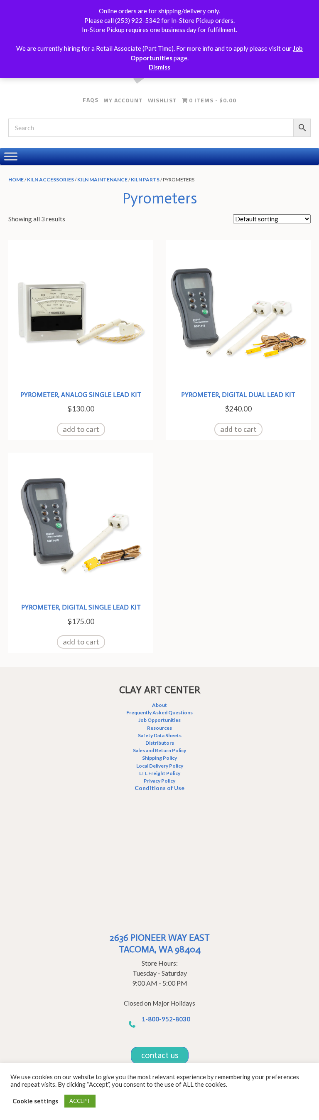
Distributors (159, 743)
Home (16, 179)
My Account (123, 100)
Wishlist (162, 100)
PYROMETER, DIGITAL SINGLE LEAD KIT (81, 607)
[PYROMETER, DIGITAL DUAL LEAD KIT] (238, 311)
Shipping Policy (159, 758)
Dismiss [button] (159, 67)
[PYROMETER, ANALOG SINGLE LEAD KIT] (80, 311)
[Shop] (10, 156)
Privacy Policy (159, 781)
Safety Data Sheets (160, 735)
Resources (159, 728)
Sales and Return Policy (159, 750)
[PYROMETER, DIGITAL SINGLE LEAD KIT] (80, 524)
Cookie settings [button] (35, 1101)
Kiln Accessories (50, 179)
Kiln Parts (145, 179)
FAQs (90, 99)
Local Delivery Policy (159, 766)
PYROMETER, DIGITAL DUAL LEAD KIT (238, 395)
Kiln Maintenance (102, 179)
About (159, 705)
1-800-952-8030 (166, 1019)
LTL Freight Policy (159, 773)
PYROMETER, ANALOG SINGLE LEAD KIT (80, 395)
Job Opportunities (159, 720)
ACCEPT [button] (80, 1101)
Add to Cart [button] (81, 429)
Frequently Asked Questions (159, 712)
